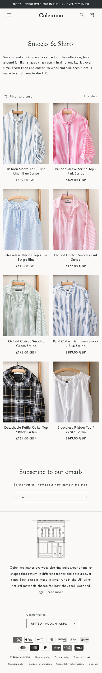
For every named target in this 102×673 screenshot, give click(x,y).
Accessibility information (70, 663)
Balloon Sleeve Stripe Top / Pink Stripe (76, 171)
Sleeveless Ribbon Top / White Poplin (76, 429)
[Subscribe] (85, 497)
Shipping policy (16, 663)
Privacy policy (62, 657)
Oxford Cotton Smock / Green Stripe (26, 343)
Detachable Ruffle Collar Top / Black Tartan (26, 429)
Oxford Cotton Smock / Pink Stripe (76, 257)
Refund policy (42, 657)
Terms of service (83, 657)
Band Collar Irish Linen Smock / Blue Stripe (76, 343)
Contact (93, 663)
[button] (9, 15)
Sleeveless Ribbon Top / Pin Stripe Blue (26, 257)
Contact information (40, 663)
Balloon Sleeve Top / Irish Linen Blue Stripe (26, 171)
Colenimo (24, 657)
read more (55, 592)
